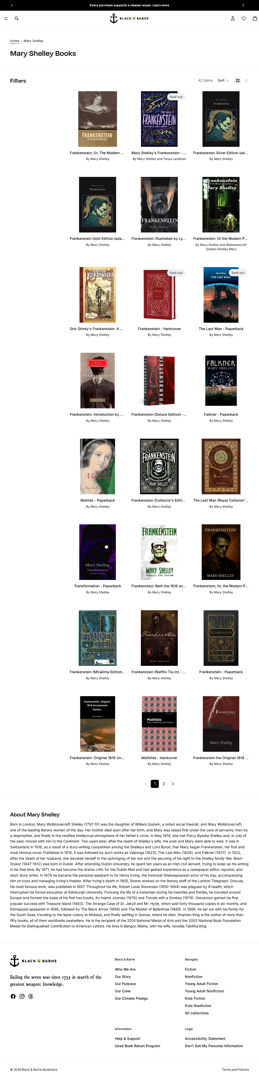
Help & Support (127, 1038)
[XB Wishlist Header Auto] (243, 18)
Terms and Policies (235, 1069)
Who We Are (125, 969)
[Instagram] (22, 996)
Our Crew (123, 991)
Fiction (190, 969)
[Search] (16, 18)
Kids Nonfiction (198, 1005)
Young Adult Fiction (201, 983)
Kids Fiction (195, 998)
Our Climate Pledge (131, 998)
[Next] (173, 783)
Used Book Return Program (137, 1046)
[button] (223, 80)
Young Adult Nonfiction (204, 991)
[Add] (117, 139)
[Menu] (6, 18)
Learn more (161, 5)
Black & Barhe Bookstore (39, 1069)
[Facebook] (13, 996)
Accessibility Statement (205, 1038)
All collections (197, 1013)
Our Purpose (125, 983)
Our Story (123, 976)
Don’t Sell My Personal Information (214, 1046)
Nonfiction (193, 976)
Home (14, 41)
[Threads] (31, 996)
